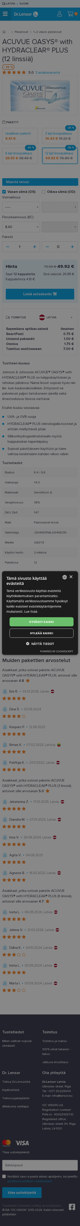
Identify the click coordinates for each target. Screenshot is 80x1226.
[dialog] (40, 613)
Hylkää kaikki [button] (41, 633)
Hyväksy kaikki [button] (41, 622)
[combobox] (64, 577)
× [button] (70, 577)
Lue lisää (30, 611)
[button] (40, 643)
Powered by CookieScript (56, 651)
